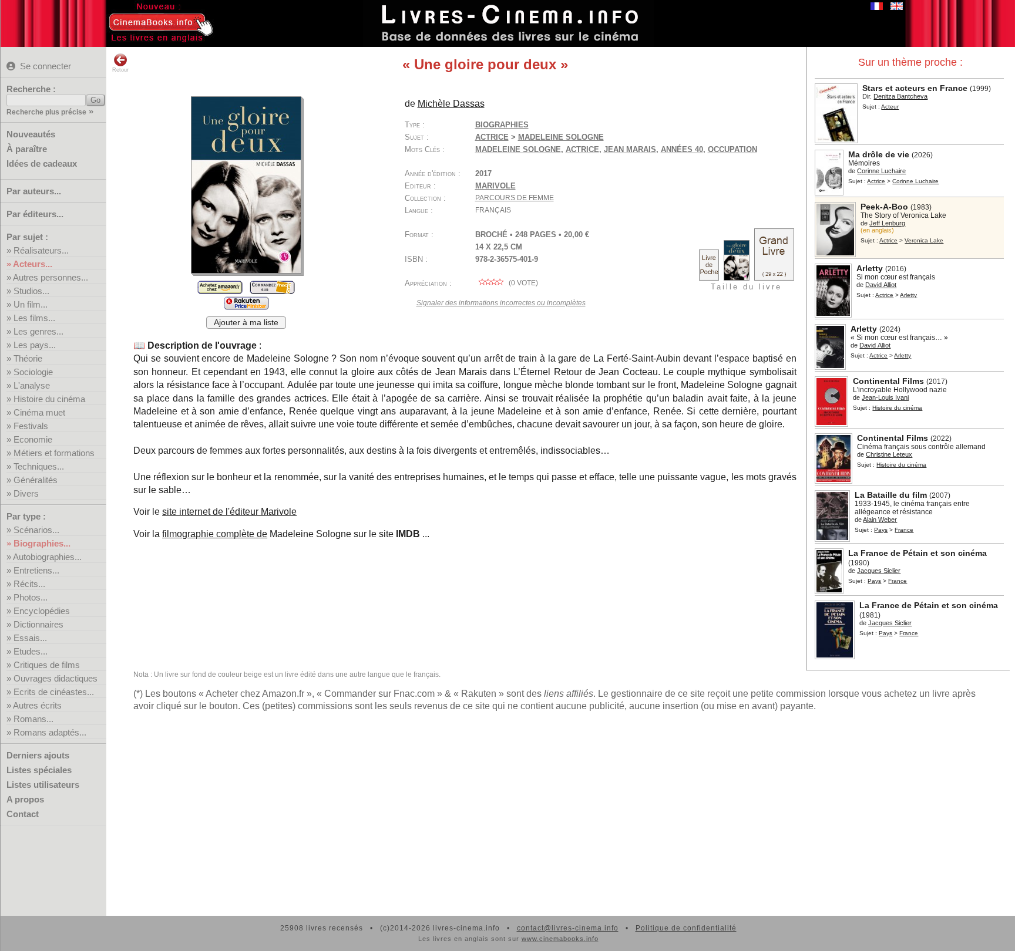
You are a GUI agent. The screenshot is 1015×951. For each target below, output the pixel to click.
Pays (881, 530)
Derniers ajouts (37, 755)
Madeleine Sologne (518, 149)
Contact (22, 814)
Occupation (732, 149)
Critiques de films (47, 665)
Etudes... (31, 651)
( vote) (522, 283)
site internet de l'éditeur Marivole (229, 512)
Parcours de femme (514, 198)
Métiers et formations (54, 453)
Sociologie (33, 372)
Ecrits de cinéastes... (54, 692)
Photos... (31, 597)
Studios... (31, 291)
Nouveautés (30, 134)
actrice (582, 149)
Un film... (31, 304)
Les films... (34, 318)
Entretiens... (36, 570)
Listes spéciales (39, 770)
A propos (25, 799)
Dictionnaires (38, 624)
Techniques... (39, 466)
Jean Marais (630, 149)
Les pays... (35, 345)
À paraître (26, 149)
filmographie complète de (214, 534)
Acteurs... (32, 264)
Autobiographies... (47, 557)
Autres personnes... (50, 277)
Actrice (876, 181)
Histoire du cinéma (49, 399)
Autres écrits (37, 705)
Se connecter (45, 66)
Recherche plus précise (46, 112)
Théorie (28, 358)
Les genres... (38, 331)
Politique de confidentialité (686, 928)
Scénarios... (36, 530)
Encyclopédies (42, 611)
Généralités (36, 480)
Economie (33, 439)
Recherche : (31, 89)
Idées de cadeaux (41, 163)
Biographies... (42, 543)
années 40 (682, 149)
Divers (26, 493)
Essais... (30, 638)
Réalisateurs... (41, 250)
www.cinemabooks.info (560, 938)
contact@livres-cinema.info (568, 928)
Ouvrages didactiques (56, 678)
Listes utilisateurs (42, 785)
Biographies (502, 124)
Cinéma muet (39, 412)
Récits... (29, 584)
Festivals (31, 426)
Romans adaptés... (50, 732)
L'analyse (32, 385)
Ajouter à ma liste (246, 322)
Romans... (33, 719)
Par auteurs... (33, 191)
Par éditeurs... (34, 214)
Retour (120, 70)
